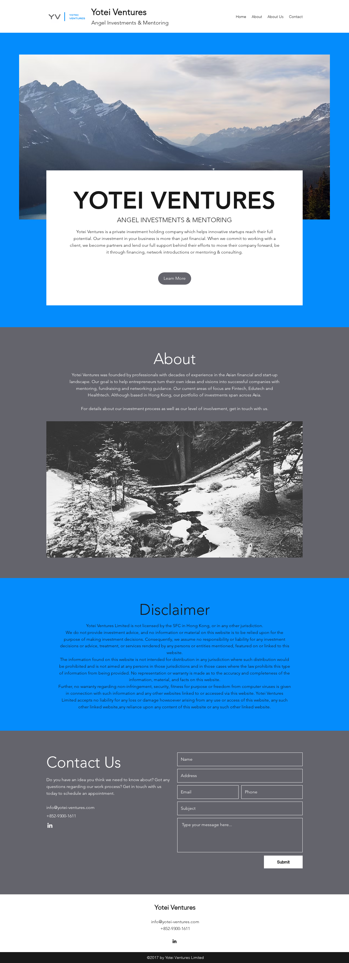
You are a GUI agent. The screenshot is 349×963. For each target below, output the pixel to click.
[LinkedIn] (49, 825)
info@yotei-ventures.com (70, 807)
